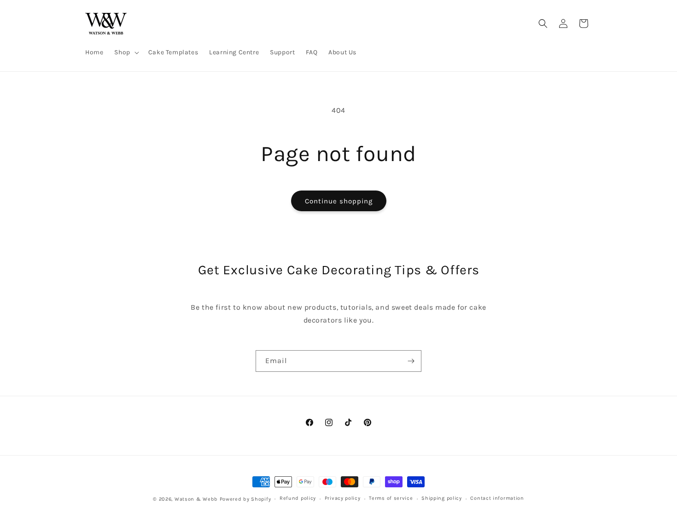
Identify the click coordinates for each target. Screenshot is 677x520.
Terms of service (391, 499)
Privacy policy (343, 499)
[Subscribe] (411, 361)
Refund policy (298, 499)
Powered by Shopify (245, 499)
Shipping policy (441, 499)
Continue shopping (339, 201)
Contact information (497, 499)
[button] (125, 52)
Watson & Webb (196, 499)
